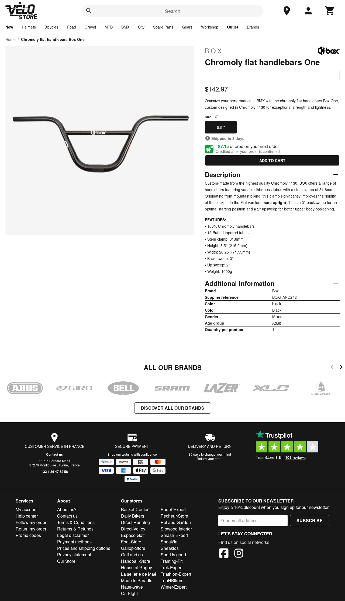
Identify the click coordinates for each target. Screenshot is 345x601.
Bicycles (51, 27)
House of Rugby (136, 567)
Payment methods (74, 542)
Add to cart (272, 160)
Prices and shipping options (83, 548)
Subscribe (309, 520)
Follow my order (31, 522)
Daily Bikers (132, 516)
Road (71, 27)
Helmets (29, 27)
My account (26, 509)
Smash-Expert (174, 535)
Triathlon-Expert (176, 574)
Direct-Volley (133, 529)
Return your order (210, 458)
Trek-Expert (171, 567)
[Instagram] (238, 554)
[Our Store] (286, 10)
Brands (253, 27)
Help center (27, 516)
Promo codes (28, 535)
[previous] (332, 367)
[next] (341, 367)
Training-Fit (171, 561)
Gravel (90, 27)
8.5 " (221, 127)
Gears (187, 27)
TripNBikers (172, 580)
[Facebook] (223, 554)
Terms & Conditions (76, 522)
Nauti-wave (132, 587)
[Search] (89, 11)
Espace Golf (132, 535)
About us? (67, 509)
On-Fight (129, 593)
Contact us (54, 454)
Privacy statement (74, 554)
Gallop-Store (133, 548)
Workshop (209, 27)
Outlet (232, 27)
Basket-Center (135, 509)
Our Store (66, 561)
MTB (109, 27)
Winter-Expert (174, 587)
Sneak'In (169, 542)
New (9, 27)
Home (10, 39)
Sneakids (170, 548)
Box (214, 50)
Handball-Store (135, 561)
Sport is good (173, 554)
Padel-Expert (173, 509)
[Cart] (330, 10)
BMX (125, 27)
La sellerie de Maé (138, 574)
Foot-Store (131, 542)
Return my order (31, 529)
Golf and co (132, 554)
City (141, 27)
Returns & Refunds (75, 529)
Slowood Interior (176, 529)
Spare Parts (163, 27)
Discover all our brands (172, 408)
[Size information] (217, 117)
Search (172, 10)
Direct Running (135, 522)
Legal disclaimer (73, 535)
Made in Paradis (136, 580)
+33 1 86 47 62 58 (54, 471)
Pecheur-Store (174, 516)
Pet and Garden (176, 522)
